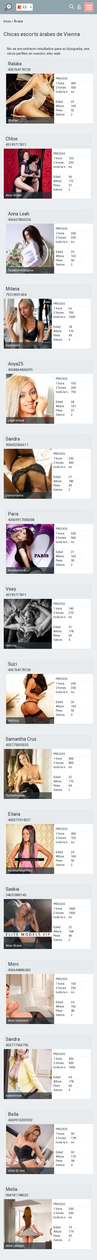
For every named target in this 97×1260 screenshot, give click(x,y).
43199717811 (16, 144)
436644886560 (19, 970)
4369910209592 (20, 1120)
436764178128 (19, 69)
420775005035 (17, 745)
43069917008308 (21, 520)
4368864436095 (20, 370)
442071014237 (19, 820)
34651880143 (16, 895)
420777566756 (17, 1045)
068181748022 (17, 1195)
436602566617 (17, 445)
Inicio (8, 21)
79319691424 (16, 295)
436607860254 (19, 220)
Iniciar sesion (80, 5)
